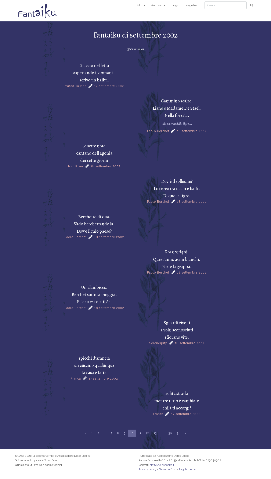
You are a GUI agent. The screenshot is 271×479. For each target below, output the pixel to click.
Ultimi (141, 5)
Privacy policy (147, 469)
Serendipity (158, 343)
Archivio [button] (157, 5)
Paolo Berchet (158, 131)
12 (147, 433)
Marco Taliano (76, 86)
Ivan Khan (75, 166)
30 (170, 433)
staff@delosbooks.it (162, 464)
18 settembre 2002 (192, 131)
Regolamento (187, 469)
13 (155, 433)
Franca (76, 378)
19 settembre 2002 (109, 86)
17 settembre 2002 (103, 378)
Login (175, 5)
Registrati (192, 5)
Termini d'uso (167, 469)
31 (178, 433)
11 (139, 433)
